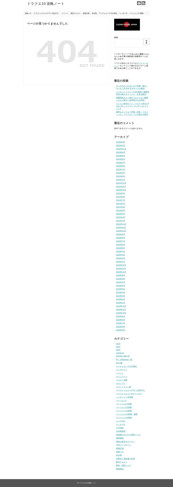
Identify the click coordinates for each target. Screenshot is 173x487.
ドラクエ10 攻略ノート (45, 4)
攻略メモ (28, 13)
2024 (118, 347)
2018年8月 (120, 320)
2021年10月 (121, 190)
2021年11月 (121, 187)
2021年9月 (120, 193)
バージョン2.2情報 (124, 407)
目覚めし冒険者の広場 (125, 459)
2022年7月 (120, 169)
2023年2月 (120, 159)
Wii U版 (119, 363)
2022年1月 (120, 180)
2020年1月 (120, 262)
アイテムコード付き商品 (108, 13)
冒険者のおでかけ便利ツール (128, 435)
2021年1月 (120, 221)
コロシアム (120, 383)
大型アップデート (123, 445)
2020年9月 (120, 234)
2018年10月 (121, 313)
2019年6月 (120, 286)
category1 (120, 353)
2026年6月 (120, 142)
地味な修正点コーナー (125, 442)
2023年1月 (120, 163)
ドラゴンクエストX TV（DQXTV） (46, 13)
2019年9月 (120, 275)
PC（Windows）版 (124, 360)
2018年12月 (121, 306)
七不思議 (120, 428)
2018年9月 (120, 316)
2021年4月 (120, 211)
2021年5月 (120, 207)
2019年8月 (120, 279)
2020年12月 (121, 224)
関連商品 (120, 469)
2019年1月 (120, 303)
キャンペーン (121, 377)
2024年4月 (120, 146)
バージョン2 (121, 401)
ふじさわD (120, 421)
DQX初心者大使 (123, 356)
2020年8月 (120, 238)
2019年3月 (120, 296)
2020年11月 (121, 228)
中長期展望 (120, 431)
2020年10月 (121, 231)
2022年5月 (120, 173)
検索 (116, 37)
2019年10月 (121, 272)
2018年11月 (121, 310)
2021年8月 (120, 197)
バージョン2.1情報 (124, 404)
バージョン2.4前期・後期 (126, 414)
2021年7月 (120, 200)
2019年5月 (120, 289)
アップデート (121, 370)
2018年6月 (120, 327)
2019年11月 (121, 269)
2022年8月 (120, 166)
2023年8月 (120, 156)
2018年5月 (120, 330)
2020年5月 (120, 248)
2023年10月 (121, 149)
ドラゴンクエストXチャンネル (129, 394)
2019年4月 (120, 293)
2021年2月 (120, 217)
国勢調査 (120, 438)
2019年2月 (120, 299)
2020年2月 (120, 258)
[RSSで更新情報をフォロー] (143, 3)
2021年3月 (120, 214)
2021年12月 (121, 183)
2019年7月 (120, 282)
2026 (118, 350)
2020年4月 (120, 252)
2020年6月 (120, 245)
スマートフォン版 (123, 387)
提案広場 (86, 13)
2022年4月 (120, 176)
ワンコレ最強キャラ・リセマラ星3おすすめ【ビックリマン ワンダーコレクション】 (132, 106)
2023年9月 (120, 152)
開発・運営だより (123, 465)
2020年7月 (120, 241)
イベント (65, 13)
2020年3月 (120, 255)
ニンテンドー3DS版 (124, 397)
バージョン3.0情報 (124, 418)
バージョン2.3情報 (136, 13)
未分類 (94, 13)
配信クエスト (76, 13)
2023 (118, 344)
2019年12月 (121, 265)
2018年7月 (120, 323)
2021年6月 (120, 204)
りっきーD (123, 13)
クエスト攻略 (121, 380)
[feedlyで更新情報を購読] (139, 3)
